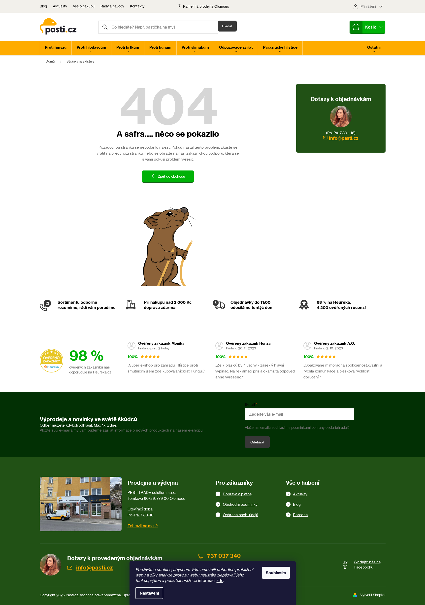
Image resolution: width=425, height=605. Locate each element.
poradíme (106, 307)
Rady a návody (112, 6)
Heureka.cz (102, 372)
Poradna (300, 514)
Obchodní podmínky (240, 504)
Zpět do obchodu (171, 176)
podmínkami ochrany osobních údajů (320, 427)
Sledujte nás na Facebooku (367, 565)
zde (220, 580)
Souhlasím (276, 572)
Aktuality (60, 6)
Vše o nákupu (84, 6)
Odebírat (257, 442)
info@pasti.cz (344, 138)
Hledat (227, 26)
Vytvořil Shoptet (373, 595)
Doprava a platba (237, 494)
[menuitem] (55, 48)
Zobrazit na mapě (143, 525)
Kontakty (137, 6)
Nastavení (149, 593)
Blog (43, 6)
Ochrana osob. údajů (240, 514)
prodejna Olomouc (214, 6)
